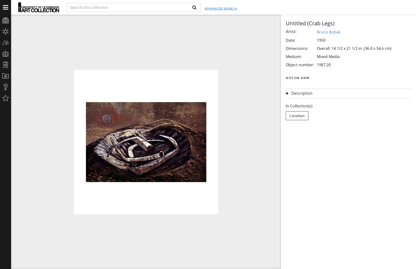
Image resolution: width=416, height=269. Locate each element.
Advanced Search (221, 8)
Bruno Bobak (328, 32)
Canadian (297, 115)
